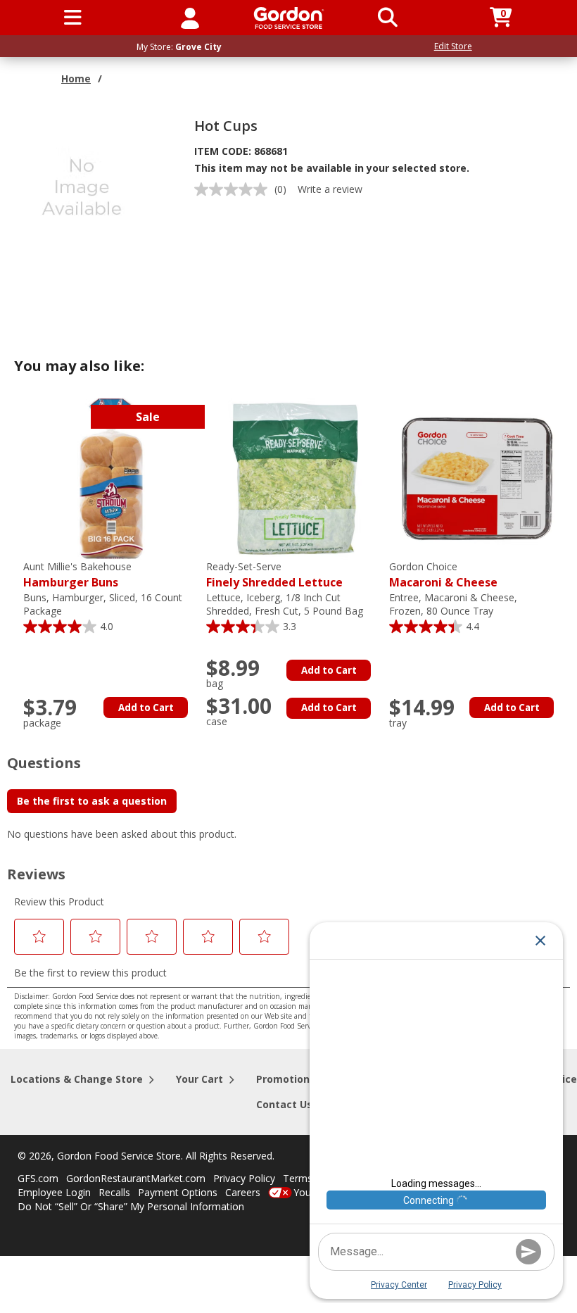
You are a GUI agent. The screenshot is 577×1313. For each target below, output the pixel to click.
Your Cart (199, 1079)
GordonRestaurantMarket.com (135, 1178)
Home (76, 78)
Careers (242, 1192)
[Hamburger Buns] (111, 477)
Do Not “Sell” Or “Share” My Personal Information (131, 1206)
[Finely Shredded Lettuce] (294, 477)
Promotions (285, 1079)
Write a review (330, 189)
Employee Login (54, 1192)
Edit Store (453, 46)
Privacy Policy (244, 1178)
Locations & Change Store (77, 1079)
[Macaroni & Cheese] (477, 477)
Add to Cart (146, 707)
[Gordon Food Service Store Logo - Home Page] (288, 18)
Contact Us (284, 1104)
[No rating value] (234, 189)
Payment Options (177, 1192)
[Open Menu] (73, 17)
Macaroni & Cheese (443, 575)
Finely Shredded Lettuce (274, 575)
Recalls (114, 1192)
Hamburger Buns (77, 575)
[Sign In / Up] (190, 17)
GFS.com (38, 1178)
